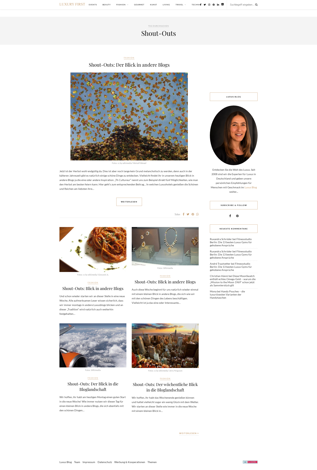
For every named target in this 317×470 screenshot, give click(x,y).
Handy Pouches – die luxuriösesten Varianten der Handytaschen (227, 294)
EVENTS (93, 4)
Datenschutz (105, 462)
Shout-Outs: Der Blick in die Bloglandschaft (93, 386)
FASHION (121, 4)
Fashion (129, 58)
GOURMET (139, 4)
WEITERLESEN (188, 433)
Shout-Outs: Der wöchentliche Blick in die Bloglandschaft (165, 387)
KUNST (153, 4)
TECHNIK (196, 4)
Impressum (89, 462)
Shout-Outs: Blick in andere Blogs (92, 288)
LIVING (166, 4)
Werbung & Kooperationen (129, 462)
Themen (152, 462)
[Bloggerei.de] (250, 462)
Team (77, 462)
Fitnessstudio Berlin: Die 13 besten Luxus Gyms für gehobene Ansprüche (231, 242)
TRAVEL (179, 4)
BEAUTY (107, 4)
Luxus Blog (251, 187)
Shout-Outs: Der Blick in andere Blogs (129, 64)
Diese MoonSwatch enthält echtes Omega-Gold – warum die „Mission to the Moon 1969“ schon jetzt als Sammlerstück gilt (233, 280)
